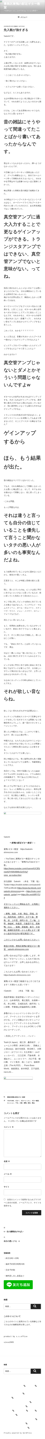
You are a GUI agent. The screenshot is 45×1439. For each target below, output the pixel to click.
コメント (9, 1127)
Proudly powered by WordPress (18, 1433)
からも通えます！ (30, 930)
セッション (10, 1103)
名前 (7, 1161)
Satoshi (21, 26)
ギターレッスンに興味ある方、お (19, 904)
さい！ (37, 940)
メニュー (23, 17)
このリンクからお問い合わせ (17, 940)
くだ (32, 940)
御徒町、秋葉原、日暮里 (19, 924)
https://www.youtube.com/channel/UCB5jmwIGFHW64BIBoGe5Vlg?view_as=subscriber (22, 871)
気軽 (36, 904)
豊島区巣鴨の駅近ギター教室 (16, 1097)
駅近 (29, 1103)
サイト (6, 1187)
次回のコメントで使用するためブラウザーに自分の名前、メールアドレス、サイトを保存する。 (22, 1202)
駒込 (33, 1103)
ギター (17, 1100)
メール (8, 1174)
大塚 (21, 1103)
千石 (17, 1103)
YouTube (10, 1100)
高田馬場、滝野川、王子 (19, 917)
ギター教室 (35, 1100)
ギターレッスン (25, 1100)
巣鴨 (25, 1103)
